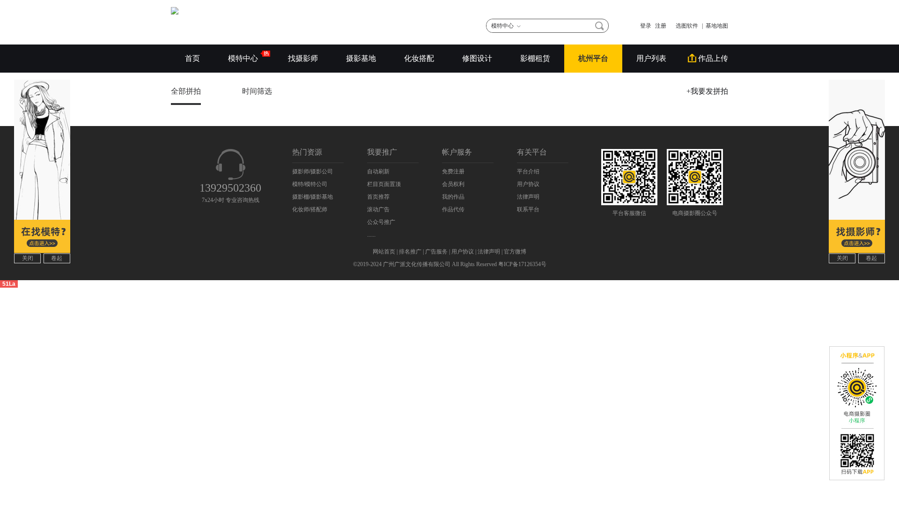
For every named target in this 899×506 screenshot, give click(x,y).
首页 (192, 58)
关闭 (27, 258)
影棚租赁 (535, 58)
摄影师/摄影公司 (312, 171)
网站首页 (384, 251)
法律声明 (528, 196)
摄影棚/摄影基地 (312, 196)
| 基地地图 (715, 25)
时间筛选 (258, 91)
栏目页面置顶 (384, 184)
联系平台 (528, 209)
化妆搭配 (419, 58)
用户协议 (528, 184)
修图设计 (477, 58)
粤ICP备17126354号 (522, 264)
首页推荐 (378, 196)
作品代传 (453, 209)
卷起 (56, 258)
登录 (645, 25)
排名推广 (410, 251)
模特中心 (244, 58)
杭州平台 (593, 58)
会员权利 (453, 184)
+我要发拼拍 (707, 91)
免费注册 (453, 171)
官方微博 (515, 251)
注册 (660, 25)
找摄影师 (303, 58)
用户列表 (651, 58)
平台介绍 (528, 171)
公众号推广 (381, 222)
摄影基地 (361, 58)
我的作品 (453, 196)
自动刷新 (378, 171)
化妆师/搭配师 (309, 209)
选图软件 (684, 25)
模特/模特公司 (309, 184)
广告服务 (436, 251)
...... (371, 234)
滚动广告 (378, 209)
